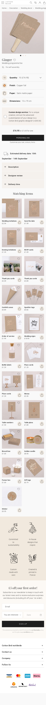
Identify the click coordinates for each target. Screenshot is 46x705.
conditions (27, 632)
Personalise (23, 138)
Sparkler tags (29, 307)
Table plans (28, 422)
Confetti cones (7, 307)
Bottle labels (6, 365)
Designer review (15, 175)
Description (13, 167)
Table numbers (7, 422)
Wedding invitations (9, 221)
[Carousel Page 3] (25, 55)
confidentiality (35, 630)
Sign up (23, 624)
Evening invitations (9, 250)
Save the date (29, 221)
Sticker (4, 509)
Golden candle (29, 451)
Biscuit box (6, 451)
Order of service (8, 336)
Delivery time (14, 184)
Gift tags (27, 480)
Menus (27, 394)
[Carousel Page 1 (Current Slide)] (20, 55)
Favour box (6, 480)
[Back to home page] (9, 3)
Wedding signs (29, 336)
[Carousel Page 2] (23, 55)
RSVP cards (28, 250)
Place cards (28, 365)
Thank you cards (8, 278)
